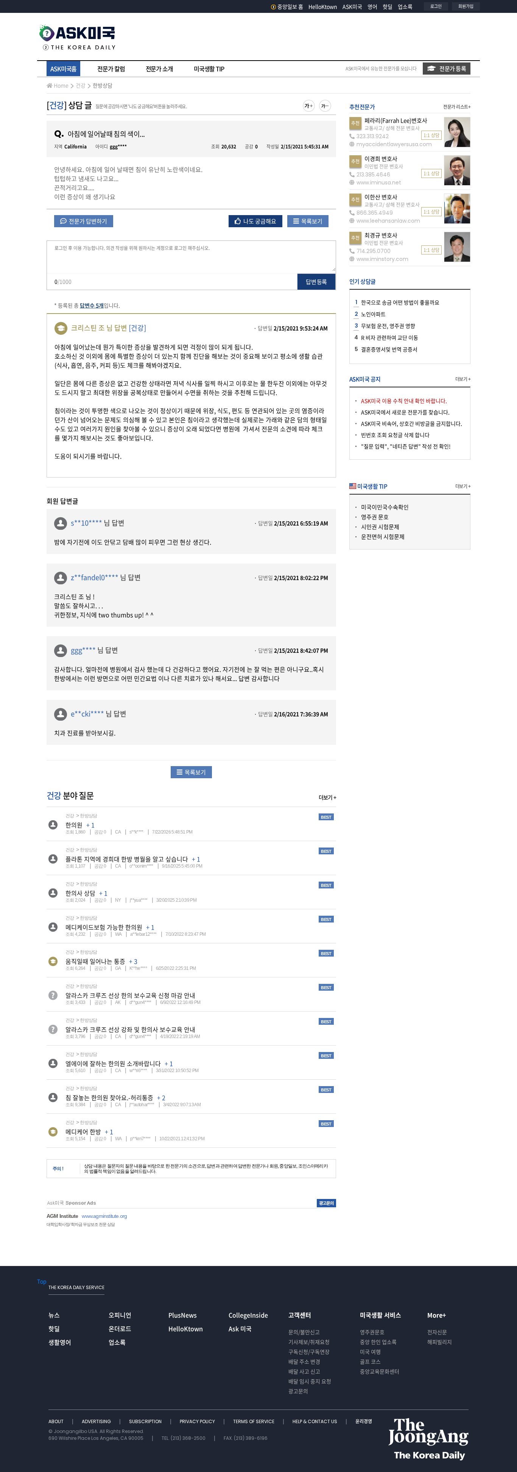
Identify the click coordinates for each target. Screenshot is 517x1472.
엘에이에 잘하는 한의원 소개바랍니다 (113, 1063)
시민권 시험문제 (380, 527)
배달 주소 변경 (304, 1361)
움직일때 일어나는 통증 (95, 961)
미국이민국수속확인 (385, 507)
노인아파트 (373, 314)
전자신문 (437, 1332)
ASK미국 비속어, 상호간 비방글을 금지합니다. (411, 423)
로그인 (436, 6)
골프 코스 (370, 1361)
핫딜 (387, 6)
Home (61, 85)
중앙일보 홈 (290, 6)
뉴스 (54, 1314)
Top (42, 1281)
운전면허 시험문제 (383, 536)
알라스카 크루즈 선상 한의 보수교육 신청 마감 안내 (130, 995)
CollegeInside (248, 1314)
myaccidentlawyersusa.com (394, 144)
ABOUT (56, 1421)
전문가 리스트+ (456, 106)
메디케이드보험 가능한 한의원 (103, 927)
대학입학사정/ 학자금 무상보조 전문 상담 (81, 1224)
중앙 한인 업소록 (378, 1342)
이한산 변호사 (380, 197)
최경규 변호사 (380, 235)
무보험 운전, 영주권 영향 (388, 325)
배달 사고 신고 (304, 1371)
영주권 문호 (375, 517)
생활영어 (59, 1342)
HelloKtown (322, 6)
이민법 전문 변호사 (383, 166)
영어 (372, 6)
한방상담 (102, 85)
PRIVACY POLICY (198, 1421)
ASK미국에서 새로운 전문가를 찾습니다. (405, 412)
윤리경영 (363, 1421)
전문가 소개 (159, 68)
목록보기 (311, 221)
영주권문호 (372, 1332)
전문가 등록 (452, 68)
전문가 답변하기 (87, 221)
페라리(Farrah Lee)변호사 (395, 120)
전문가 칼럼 (111, 68)
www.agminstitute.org (104, 1216)
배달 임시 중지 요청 (309, 1381)
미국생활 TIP (209, 68)
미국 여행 (370, 1351)
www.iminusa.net (379, 182)
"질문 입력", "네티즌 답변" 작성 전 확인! (406, 446)
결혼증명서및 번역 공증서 (389, 349)
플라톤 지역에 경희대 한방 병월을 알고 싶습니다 (126, 858)
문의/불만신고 (304, 1332)
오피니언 (120, 1314)
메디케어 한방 (83, 1131)
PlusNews (182, 1314)
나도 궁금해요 (259, 221)
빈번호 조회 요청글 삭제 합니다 (395, 435)
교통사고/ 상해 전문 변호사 (392, 127)
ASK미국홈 (63, 68)
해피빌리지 (439, 1342)
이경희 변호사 (380, 159)
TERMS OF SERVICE (254, 1421)
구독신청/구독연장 (309, 1351)
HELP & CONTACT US (315, 1421)
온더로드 (120, 1328)
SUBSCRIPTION (146, 1421)
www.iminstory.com (382, 259)
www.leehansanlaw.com (388, 221)
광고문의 (298, 1391)
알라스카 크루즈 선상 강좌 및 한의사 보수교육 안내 (130, 1029)
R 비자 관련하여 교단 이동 (389, 337)
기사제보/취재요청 (309, 1342)
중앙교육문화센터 (379, 1371)
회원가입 (465, 6)
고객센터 (299, 1314)
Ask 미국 (240, 1328)
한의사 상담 (80, 893)
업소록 (405, 6)
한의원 (74, 824)
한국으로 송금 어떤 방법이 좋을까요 (400, 302)
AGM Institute (62, 1216)
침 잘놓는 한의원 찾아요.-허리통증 (109, 1097)
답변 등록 (316, 282)
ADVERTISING (97, 1421)
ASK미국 (352, 6)
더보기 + (327, 797)
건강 (81, 85)
